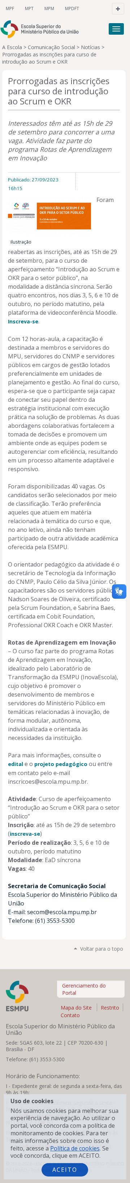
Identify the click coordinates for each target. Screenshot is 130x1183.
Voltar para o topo (101, 948)
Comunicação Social (51, 47)
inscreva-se (25, 833)
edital (15, 764)
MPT (29, 8)
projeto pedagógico (60, 764)
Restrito (110, 1007)
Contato (70, 1015)
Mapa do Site (76, 1007)
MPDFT (72, 8)
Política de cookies (75, 1148)
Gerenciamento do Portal (84, 989)
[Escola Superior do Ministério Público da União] (25, 29)
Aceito (64, 1170)
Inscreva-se (23, 321)
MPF (10, 8)
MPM (49, 8)
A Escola (12, 47)
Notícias (90, 47)
